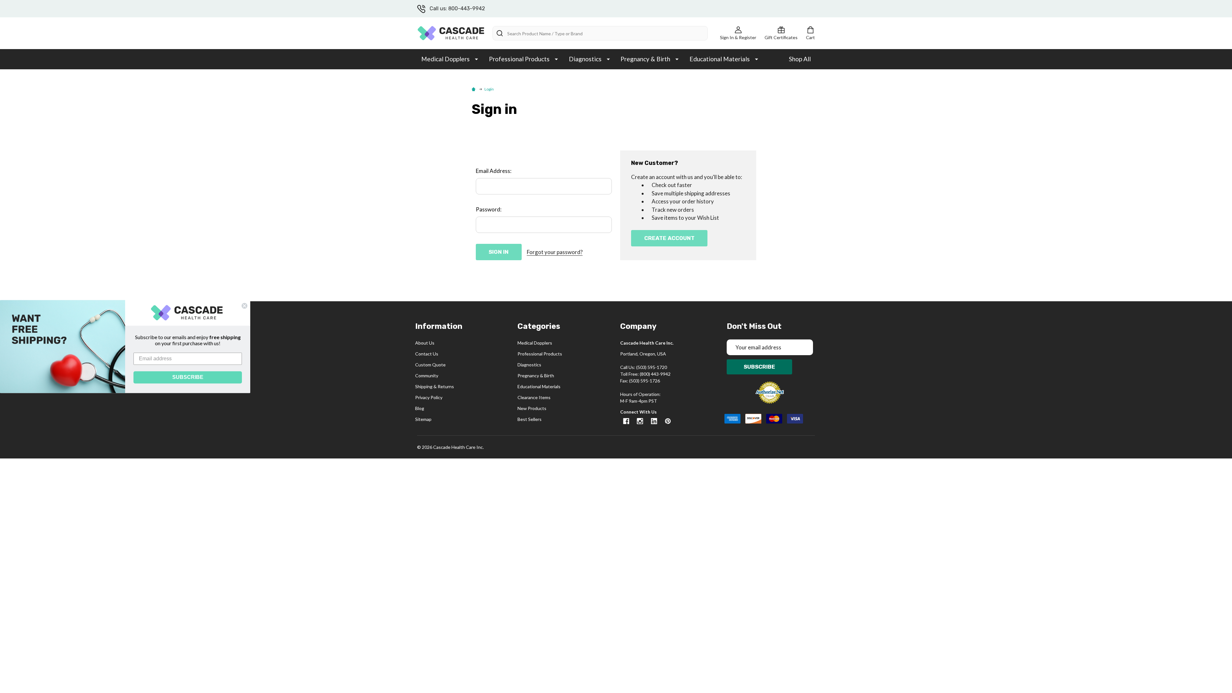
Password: (488, 209)
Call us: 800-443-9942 (457, 8)
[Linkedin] (654, 421)
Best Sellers (530, 419)
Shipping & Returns (434, 386)
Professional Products (519, 59)
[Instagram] (640, 421)
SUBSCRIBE (187, 377)
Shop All (800, 59)
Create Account (669, 238)
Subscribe (759, 367)
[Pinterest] (668, 421)
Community (426, 375)
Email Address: (493, 170)
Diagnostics (585, 59)
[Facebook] (626, 421)
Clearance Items (534, 397)
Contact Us (426, 353)
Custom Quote (430, 364)
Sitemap (423, 419)
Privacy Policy (428, 397)
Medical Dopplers (445, 59)
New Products (532, 408)
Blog (419, 408)
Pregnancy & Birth (645, 59)
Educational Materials (719, 59)
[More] (476, 58)
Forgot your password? (555, 252)
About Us (424, 343)
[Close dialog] (244, 306)
